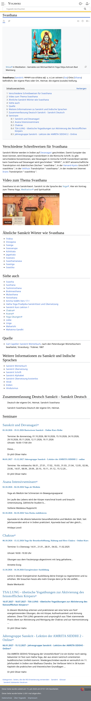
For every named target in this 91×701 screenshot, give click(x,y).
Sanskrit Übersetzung (17, 369)
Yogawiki (14, 3)
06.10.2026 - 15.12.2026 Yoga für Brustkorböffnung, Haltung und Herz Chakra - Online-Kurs (45, 540)
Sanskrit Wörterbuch (30, 343)
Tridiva (9, 238)
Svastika (10, 267)
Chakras (8, 535)
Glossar (62, 679)
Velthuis (26, 168)
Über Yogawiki (20, 698)
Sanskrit (19, 77)
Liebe (8, 320)
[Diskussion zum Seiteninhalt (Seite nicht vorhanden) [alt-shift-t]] (9, 21)
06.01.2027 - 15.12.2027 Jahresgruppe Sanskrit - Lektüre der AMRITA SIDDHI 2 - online (44, 459)
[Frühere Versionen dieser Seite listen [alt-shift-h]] (82, 21)
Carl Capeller (12, 343)
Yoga (65, 186)
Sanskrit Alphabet (15, 375)
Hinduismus (12, 388)
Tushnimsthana (14, 288)
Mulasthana (12, 294)
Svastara (10, 257)
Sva (65, 77)
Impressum (32, 698)
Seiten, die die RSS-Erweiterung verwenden (31, 679)
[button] (31, 209)
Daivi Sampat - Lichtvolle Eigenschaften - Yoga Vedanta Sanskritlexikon (33, 196)
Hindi (8, 381)
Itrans (6, 171)
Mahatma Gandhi (14, 329)
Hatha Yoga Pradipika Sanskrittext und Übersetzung (32, 304)
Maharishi (11, 326)
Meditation (26, 189)
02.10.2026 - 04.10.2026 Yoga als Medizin (21, 487)
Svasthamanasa (14, 261)
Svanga (9, 245)
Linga (8, 323)
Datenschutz (7, 698)
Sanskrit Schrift (13, 372)
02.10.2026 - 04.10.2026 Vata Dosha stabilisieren (25, 513)
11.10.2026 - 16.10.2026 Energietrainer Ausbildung (26, 570)
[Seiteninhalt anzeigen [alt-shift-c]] (4, 21)
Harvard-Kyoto (70, 165)
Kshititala (11, 251)
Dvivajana (11, 241)
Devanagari (46, 152)
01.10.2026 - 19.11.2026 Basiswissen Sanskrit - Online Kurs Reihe (32, 430)
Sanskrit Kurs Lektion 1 (17, 307)
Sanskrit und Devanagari (20, 425)
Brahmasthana (13, 291)
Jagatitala (11, 254)
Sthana (77, 77)
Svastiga (10, 264)
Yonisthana (11, 297)
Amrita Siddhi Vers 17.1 (18, 300)
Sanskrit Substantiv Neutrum (15, 682)
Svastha (10, 281)
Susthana (10, 284)
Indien (9, 385)
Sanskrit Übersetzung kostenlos (22, 378)
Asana (9, 313)
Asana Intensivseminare (19, 482)
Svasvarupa (11, 248)
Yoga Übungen (13, 316)
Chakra (9, 310)
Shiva (8, 67)
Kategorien (7, 679)
